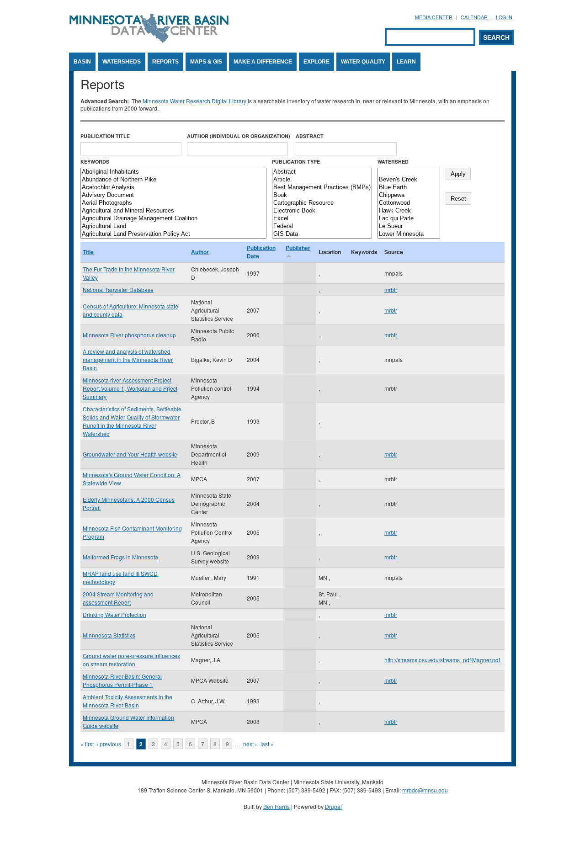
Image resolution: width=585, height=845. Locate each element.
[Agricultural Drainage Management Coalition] (173, 219)
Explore (316, 61)
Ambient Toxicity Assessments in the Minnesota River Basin (127, 701)
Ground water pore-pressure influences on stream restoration (131, 660)
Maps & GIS (206, 61)
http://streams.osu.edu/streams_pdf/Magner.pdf (442, 660)
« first (87, 744)
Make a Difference (263, 61)
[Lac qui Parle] (409, 219)
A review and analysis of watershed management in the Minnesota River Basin (128, 359)
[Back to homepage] (149, 40)
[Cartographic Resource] (322, 203)
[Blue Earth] (409, 187)
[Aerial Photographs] (173, 203)
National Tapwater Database (118, 289)
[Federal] (322, 226)
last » (267, 744)
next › (250, 744)
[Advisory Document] (173, 195)
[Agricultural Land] (173, 226)
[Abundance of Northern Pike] (173, 180)
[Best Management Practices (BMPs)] (322, 187)
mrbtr (390, 289)
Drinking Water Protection (114, 614)
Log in (504, 17)
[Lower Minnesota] (409, 234)
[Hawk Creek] (409, 211)
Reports (165, 61)
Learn (406, 61)
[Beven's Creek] (409, 180)
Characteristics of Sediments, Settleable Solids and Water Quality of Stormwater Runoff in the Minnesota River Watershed (132, 421)
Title (88, 252)
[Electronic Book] (322, 211)
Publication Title (105, 136)
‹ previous (108, 744)
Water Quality (363, 61)
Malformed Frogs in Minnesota (120, 557)
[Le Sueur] (409, 226)
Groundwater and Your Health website (130, 454)
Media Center (433, 17)
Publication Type (296, 161)
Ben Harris (276, 806)
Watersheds (121, 61)
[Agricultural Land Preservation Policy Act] (173, 234)
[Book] (322, 195)
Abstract (310, 136)
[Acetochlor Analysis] (173, 187)
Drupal (333, 806)
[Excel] (322, 219)
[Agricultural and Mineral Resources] (173, 211)
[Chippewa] (409, 195)
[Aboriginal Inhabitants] (173, 172)
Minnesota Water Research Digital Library (194, 101)
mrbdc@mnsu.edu (425, 790)
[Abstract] (322, 172)
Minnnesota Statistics (109, 635)
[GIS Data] (322, 234)
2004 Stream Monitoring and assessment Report (118, 598)
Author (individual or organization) (238, 136)
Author (200, 252)
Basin (82, 61)
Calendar (474, 17)
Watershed (393, 161)
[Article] (322, 180)
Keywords (94, 161)
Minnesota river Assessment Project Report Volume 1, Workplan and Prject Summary (130, 388)
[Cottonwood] (409, 203)
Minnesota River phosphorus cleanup (129, 335)
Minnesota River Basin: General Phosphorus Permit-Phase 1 (122, 680)
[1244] (409, 172)
